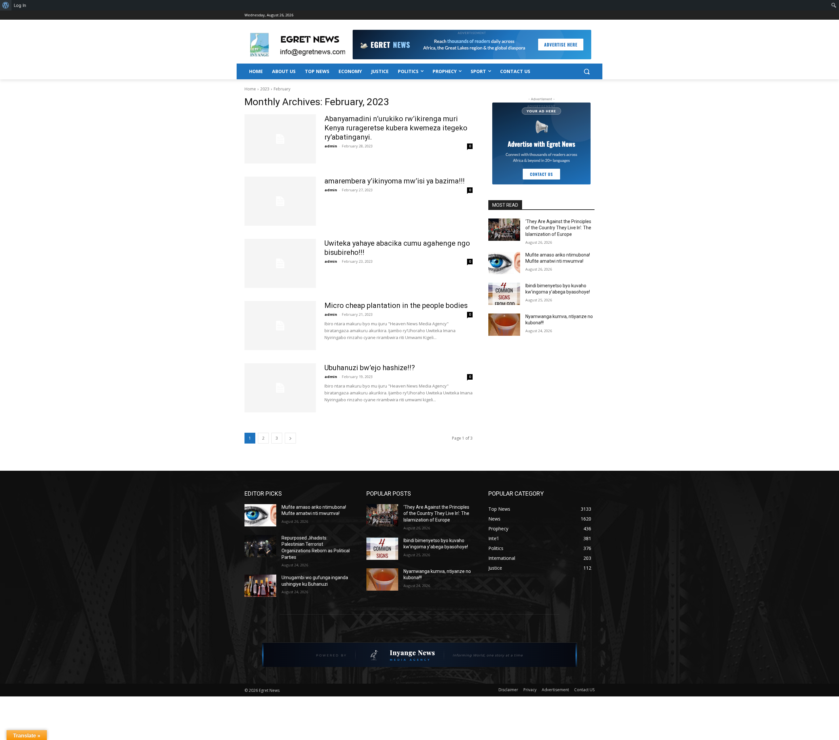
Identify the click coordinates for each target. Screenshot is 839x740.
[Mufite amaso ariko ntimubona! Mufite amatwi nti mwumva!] (504, 263)
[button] (587, 71)
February (282, 89)
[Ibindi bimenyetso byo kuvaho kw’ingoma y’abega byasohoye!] (504, 294)
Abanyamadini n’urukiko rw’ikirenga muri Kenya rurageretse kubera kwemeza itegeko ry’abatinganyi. (395, 128)
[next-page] (290, 438)
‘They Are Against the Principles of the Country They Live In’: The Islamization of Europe (558, 228)
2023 (264, 89)
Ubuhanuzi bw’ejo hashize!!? (369, 368)
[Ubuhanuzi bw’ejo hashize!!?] (280, 387)
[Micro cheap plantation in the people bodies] (280, 325)
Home (250, 89)
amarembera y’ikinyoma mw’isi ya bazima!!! (394, 181)
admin (330, 145)
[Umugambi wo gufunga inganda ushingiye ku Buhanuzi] (260, 586)
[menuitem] (5, 5)
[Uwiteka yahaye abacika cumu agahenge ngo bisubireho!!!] (280, 263)
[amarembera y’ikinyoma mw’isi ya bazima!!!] (280, 201)
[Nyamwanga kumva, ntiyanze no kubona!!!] (504, 324)
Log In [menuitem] (20, 5)
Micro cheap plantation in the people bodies (396, 305)
